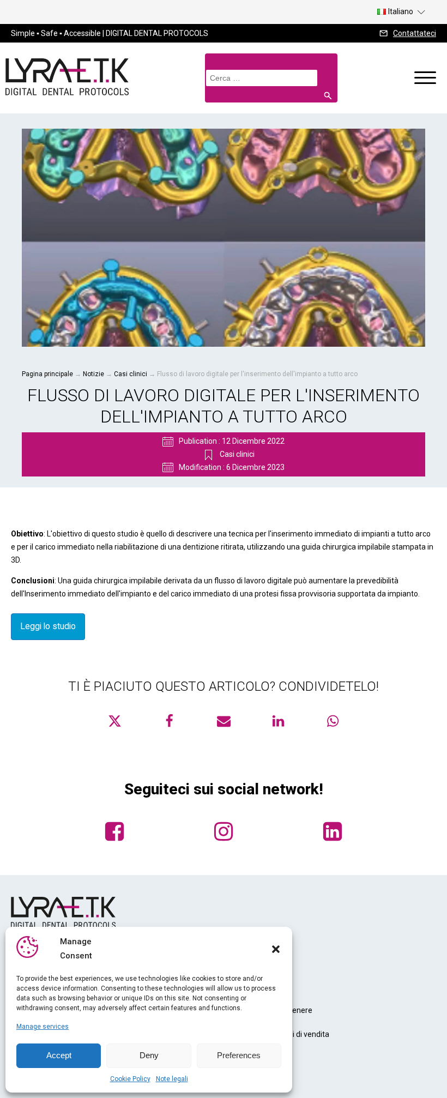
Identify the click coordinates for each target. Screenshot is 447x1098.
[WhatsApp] (332, 721)
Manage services (42, 1026)
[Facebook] (169, 721)
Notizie (93, 374)
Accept (58, 1055)
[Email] (223, 721)
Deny (149, 1055)
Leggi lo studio (48, 626)
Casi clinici (130, 374)
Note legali (172, 1079)
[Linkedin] (278, 721)
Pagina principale (47, 374)
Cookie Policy (130, 1079)
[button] (275, 949)
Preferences (239, 1055)
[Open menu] (425, 78)
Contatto (244, 1058)
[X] (114, 721)
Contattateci (414, 33)
